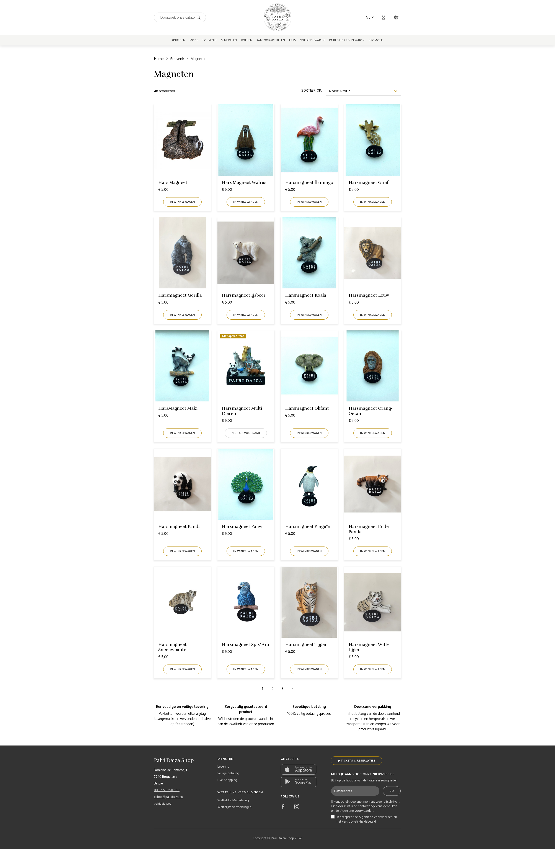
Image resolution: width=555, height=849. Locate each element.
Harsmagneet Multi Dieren (242, 411)
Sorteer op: (311, 90)
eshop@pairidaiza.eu (168, 797)
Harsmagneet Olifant (307, 408)
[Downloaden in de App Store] (298, 769)
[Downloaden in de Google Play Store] (298, 782)
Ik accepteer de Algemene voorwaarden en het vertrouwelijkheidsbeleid (367, 819)
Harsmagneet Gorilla (180, 295)
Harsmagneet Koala (305, 295)
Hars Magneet (172, 182)
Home (159, 59)
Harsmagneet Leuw (369, 295)
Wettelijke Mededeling (233, 800)
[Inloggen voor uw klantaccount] (383, 17)
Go (392, 790)
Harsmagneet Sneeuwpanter (173, 647)
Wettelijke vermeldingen (234, 807)
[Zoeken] (200, 17)
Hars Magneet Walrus (244, 182)
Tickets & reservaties (358, 760)
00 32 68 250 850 (167, 790)
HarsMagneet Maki (178, 408)
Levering (223, 766)
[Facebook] (283, 806)
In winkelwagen (182, 201)
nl (368, 17)
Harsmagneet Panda (179, 526)
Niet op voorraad (246, 433)
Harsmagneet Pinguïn (307, 526)
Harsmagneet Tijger (306, 644)
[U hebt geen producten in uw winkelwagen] (396, 17)
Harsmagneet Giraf (368, 182)
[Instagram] (297, 806)
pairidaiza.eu (162, 803)
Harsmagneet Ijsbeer (244, 295)
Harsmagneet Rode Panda (369, 529)
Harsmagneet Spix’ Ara (245, 644)
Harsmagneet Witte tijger (369, 647)
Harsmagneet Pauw (242, 526)
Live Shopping (227, 780)
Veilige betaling (228, 773)
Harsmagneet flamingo (309, 182)
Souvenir (177, 59)
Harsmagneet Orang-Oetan (371, 411)
